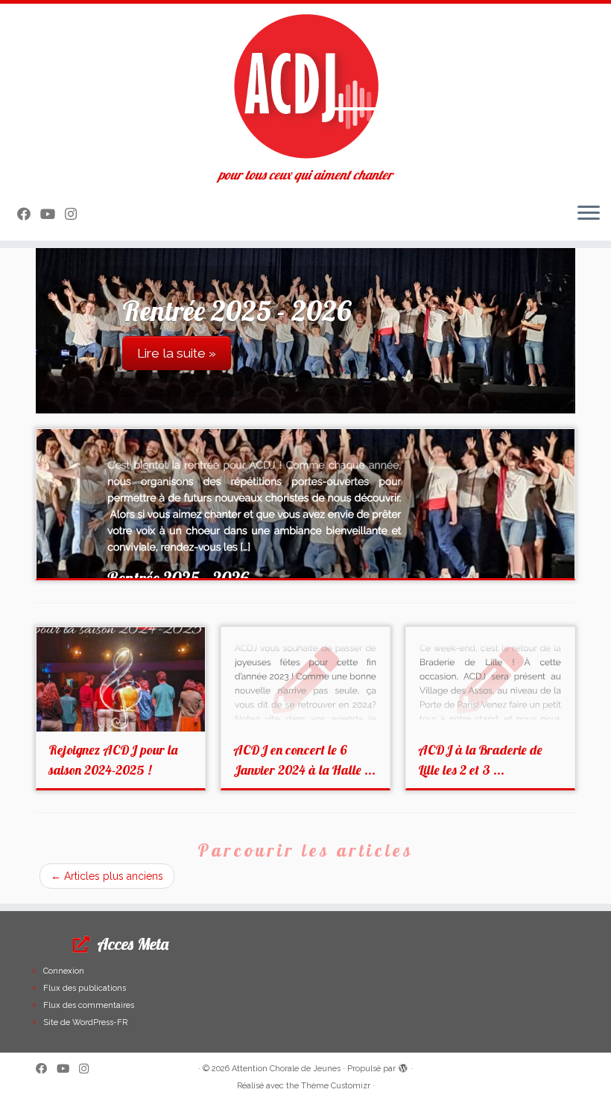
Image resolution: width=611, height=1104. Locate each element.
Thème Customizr (335, 1086)
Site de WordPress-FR (85, 1022)
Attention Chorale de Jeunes (286, 1068)
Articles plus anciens (107, 876)
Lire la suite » (176, 353)
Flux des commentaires (88, 1005)
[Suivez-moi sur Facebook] (28, 214)
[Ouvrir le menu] (588, 214)
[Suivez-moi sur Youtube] (52, 214)
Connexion (63, 971)
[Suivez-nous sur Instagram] (75, 214)
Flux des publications (84, 988)
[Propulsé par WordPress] (403, 1066)
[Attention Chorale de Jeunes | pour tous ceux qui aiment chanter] (305, 85)
